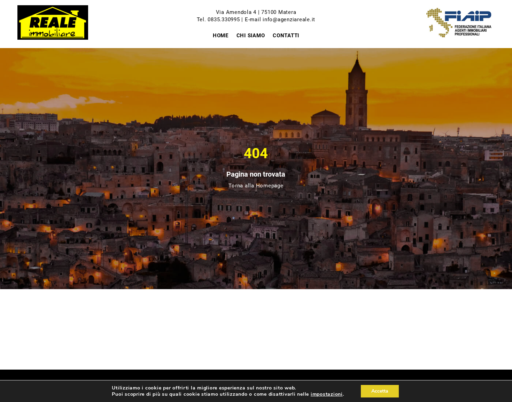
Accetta (379, 391)
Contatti (286, 35)
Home (220, 35)
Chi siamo (250, 35)
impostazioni (327, 394)
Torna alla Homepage (255, 186)
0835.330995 (224, 19)
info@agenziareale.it (289, 19)
